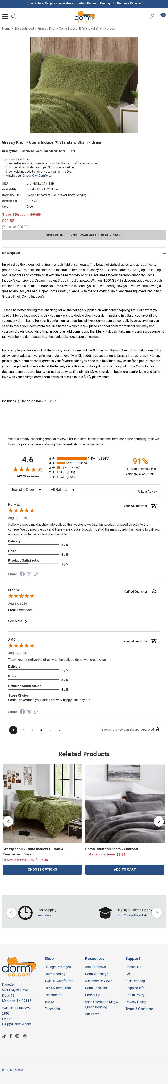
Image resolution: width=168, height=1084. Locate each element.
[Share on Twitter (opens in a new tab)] (29, 574)
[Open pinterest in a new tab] (25, 1036)
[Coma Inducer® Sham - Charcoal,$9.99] (125, 803)
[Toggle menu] (5, 16)
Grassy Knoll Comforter (37, 175)
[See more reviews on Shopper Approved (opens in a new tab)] (36, 574)
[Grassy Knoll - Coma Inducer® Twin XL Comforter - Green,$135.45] (42, 803)
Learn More (44, 915)
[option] (44, 913)
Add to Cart (125, 869)
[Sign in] (152, 16)
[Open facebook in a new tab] (10, 1036)
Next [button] (159, 821)
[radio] (84, 458)
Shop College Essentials (132, 915)
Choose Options (42, 869)
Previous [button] (8, 821)
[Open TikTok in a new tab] (4, 1036)
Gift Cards (92, 1014)
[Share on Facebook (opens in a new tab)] (22, 574)
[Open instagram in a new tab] (17, 1036)
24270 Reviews (31, 476)
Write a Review (147, 491)
